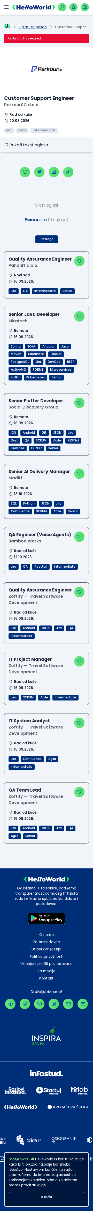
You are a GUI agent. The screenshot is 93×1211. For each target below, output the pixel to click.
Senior (67, 291)
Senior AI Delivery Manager (39, 471)
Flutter (36, 448)
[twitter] (39, 172)
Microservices (61, 370)
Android (29, 433)
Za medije (46, 971)
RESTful (73, 440)
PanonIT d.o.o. (23, 265)
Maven (16, 354)
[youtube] (39, 1004)
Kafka (15, 377)
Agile (57, 440)
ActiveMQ (18, 370)
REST (70, 362)
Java (65, 346)
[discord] (68, 1004)
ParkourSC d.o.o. (22, 105)
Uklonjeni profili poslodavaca (46, 963)
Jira (13, 291)
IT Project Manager (30, 659)
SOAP (31, 346)
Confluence (20, 511)
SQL (14, 503)
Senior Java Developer (34, 314)
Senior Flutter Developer (36, 401)
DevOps (54, 362)
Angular (48, 346)
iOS (13, 433)
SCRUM (41, 440)
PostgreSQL (20, 362)
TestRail (40, 566)
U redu (46, 1197)
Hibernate (36, 354)
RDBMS (38, 370)
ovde (41, 1185)
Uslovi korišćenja (46, 949)
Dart (14, 440)
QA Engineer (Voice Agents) (40, 535)
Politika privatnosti (47, 956)
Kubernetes (35, 377)
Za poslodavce (46, 942)
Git (44, 433)
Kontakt (46, 978)
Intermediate (45, 291)
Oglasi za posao (33, 27)
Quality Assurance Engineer (40, 259)
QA (25, 291)
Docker (56, 354)
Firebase (17, 448)
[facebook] (25, 172)
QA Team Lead (25, 790)
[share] (68, 172)
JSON (57, 433)
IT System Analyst (29, 721)
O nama (46, 934)
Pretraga (46, 239)
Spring (16, 346)
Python (29, 503)
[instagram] (25, 1004)
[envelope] (83, 1004)
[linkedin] (54, 172)
